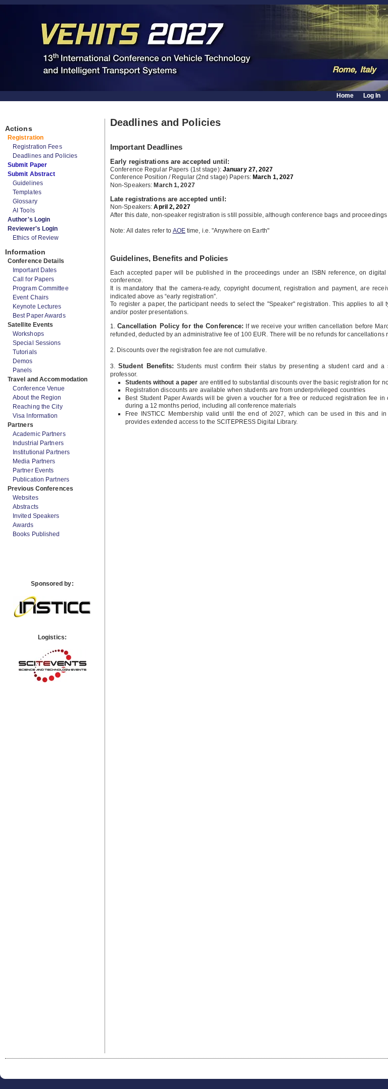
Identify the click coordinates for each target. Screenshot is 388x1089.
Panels (22, 370)
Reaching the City (38, 406)
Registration (25, 137)
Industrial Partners (38, 443)
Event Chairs (30, 297)
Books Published (36, 534)
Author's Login (29, 219)
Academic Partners (39, 434)
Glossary (25, 201)
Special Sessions (37, 342)
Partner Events (33, 470)
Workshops (28, 333)
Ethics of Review (36, 237)
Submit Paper (27, 164)
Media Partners (34, 461)
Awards (23, 525)
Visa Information (35, 415)
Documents (16, 114)
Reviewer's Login (33, 228)
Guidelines (28, 183)
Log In (372, 95)
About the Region (37, 397)
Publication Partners (41, 479)
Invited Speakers (36, 515)
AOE (179, 230)
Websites (25, 497)
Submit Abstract (32, 174)
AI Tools (24, 210)
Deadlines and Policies (45, 155)
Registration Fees (37, 146)
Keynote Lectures (37, 306)
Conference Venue (39, 388)
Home (345, 95)
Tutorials (25, 352)
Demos (23, 361)
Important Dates (35, 270)
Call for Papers (34, 279)
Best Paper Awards (39, 315)
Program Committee (41, 288)
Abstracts (25, 506)
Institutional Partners (41, 452)
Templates (27, 192)
